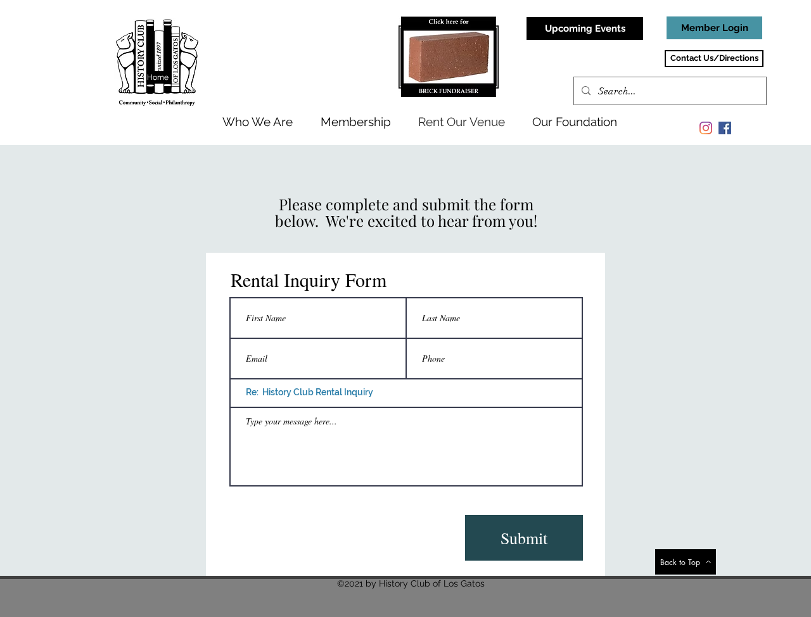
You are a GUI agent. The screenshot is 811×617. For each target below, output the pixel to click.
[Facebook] (724, 128)
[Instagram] (705, 128)
